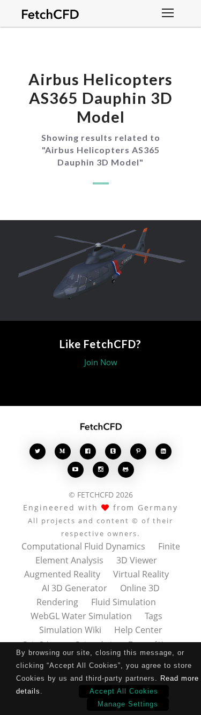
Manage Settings (128, 704)
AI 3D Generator (74, 588)
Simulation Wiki (70, 630)
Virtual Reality (141, 574)
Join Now (100, 362)
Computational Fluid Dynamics (83, 546)
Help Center (138, 630)
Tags (153, 616)
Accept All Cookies (124, 691)
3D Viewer (136, 560)
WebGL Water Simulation (81, 616)
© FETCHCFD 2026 (101, 495)
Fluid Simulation (123, 602)
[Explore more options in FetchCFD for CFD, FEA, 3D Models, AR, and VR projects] (167, 14)
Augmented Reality (62, 574)
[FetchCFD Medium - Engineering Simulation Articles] (62, 451)
